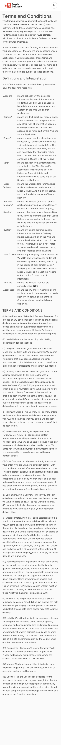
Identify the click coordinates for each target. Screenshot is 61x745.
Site (35, 286)
